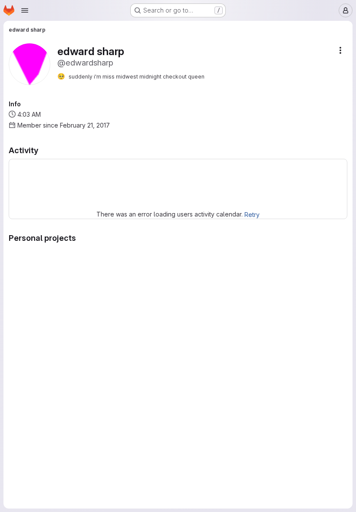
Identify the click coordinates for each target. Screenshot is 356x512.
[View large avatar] (29, 63)
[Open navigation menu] (25, 10)
